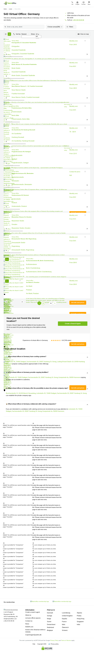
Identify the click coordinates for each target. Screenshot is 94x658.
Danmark (50, 613)
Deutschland (51, 624)
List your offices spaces (32, 618)
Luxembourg (66, 613)
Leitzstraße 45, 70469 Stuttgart (46, 393)
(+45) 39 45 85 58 (78, 20)
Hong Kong (80, 618)
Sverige (49, 615)
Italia (63, 624)
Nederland (50, 627)
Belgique (50, 630)
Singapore (80, 621)
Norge (49, 618)
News (27, 624)
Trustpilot (5, 593)
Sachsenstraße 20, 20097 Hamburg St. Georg (72, 393)
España (64, 618)
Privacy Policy (54, 640)
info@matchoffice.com (10, 618)
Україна (79, 613)
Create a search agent (32, 612)
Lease (10, 9)
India (78, 624)
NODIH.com (29, 627)
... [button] (47, 303)
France (64, 621)
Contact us (28, 621)
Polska (79, 615)
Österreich (65, 627)
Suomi (49, 621)
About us (28, 615)
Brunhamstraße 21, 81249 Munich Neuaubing (21, 393)
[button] (6, 54)
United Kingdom (67, 615)
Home (5, 9)
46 (51, 303)
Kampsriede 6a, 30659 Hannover (53, 411)
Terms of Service (66, 640)
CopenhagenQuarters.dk (33, 635)
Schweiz (65, 630)
